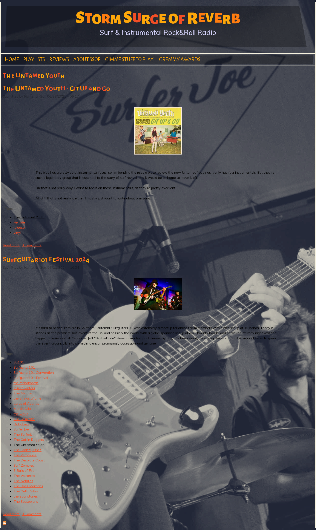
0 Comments (31, 245)
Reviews (59, 59)
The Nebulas (23, 481)
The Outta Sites (26, 491)
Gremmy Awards (179, 59)
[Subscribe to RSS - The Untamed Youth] (4, 523)
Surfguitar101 (24, 367)
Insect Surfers (24, 388)
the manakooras (26, 383)
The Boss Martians (28, 486)
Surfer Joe (21, 429)
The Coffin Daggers (29, 439)
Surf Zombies (24, 465)
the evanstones (26, 496)
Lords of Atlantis (26, 403)
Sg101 (19, 362)
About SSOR (87, 59)
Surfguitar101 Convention (34, 372)
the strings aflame (27, 398)
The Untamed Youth (29, 217)
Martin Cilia (22, 408)
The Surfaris (23, 434)
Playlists (34, 59)
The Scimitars (24, 419)
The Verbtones (25, 455)
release (19, 227)
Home (12, 59)
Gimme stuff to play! (130, 59)
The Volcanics (24, 475)
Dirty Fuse (21, 424)
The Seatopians (26, 501)
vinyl (17, 232)
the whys (21, 414)
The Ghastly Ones (27, 450)
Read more (11, 245)
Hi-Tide (19, 222)
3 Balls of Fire (24, 470)
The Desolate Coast (29, 460)
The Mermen (23, 393)
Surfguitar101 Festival (31, 377)
